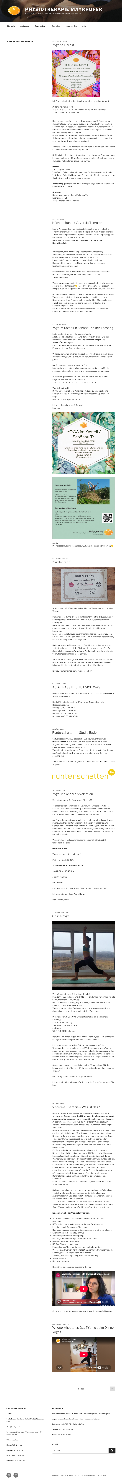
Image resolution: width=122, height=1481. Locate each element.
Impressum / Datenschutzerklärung (65, 1475)
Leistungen (24, 26)
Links (84, 26)
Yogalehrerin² (62, 562)
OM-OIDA (99, 617)
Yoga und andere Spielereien (72, 794)
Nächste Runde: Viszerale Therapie (77, 223)
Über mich (55, 26)
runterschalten (59, 742)
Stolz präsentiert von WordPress (93, 1475)
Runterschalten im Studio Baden (75, 732)
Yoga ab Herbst (63, 45)
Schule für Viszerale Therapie (99, 1311)
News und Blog (71, 26)
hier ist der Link (100, 761)
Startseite (11, 26)
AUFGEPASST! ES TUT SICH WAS (76, 687)
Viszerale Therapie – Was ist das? (76, 1107)
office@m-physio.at (13, 1427)
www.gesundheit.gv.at (92, 1419)
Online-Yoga (60, 916)
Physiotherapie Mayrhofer (63, 9)
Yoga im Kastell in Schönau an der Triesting (82, 328)
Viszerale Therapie (82, 232)
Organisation (40, 26)
